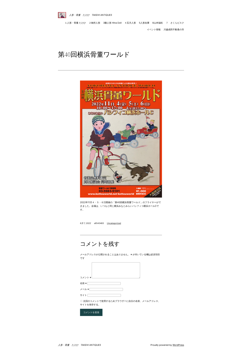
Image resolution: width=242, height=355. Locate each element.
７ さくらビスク (175, 22)
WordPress (178, 345)
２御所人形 (94, 22)
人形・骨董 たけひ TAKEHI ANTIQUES (90, 15)
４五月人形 (130, 22)
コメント (85, 277)
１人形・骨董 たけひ (75, 22)
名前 (83, 283)
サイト (83, 295)
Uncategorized (114, 223)
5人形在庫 (144, 22)
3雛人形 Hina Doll (112, 22)
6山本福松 (157, 22)
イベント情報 (154, 29)
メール (84, 289)
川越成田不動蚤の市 (174, 29)
